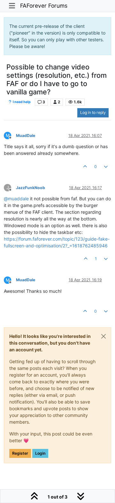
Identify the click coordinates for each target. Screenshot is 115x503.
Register (20, 453)
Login (40, 453)
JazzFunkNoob (30, 187)
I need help (21, 102)
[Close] (103, 336)
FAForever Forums (43, 5)
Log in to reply (93, 112)
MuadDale (25, 135)
